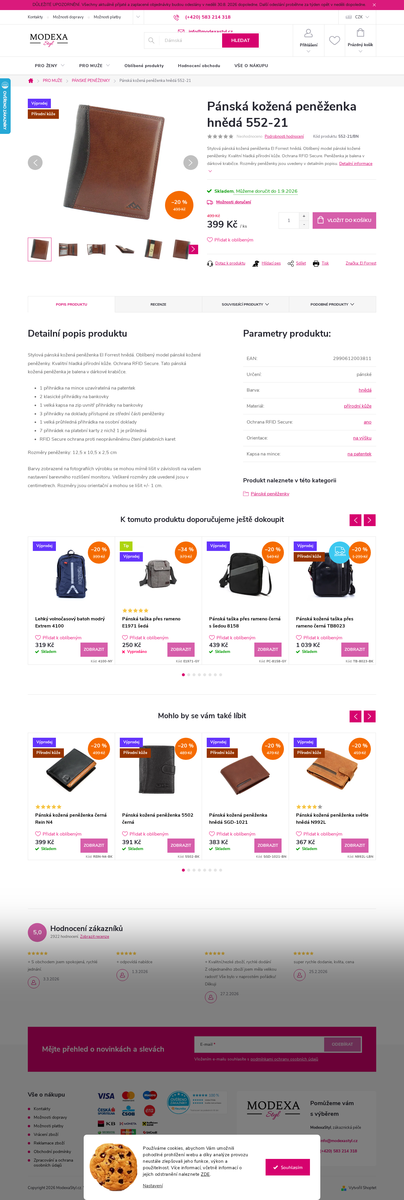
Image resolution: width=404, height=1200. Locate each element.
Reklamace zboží (49, 1143)
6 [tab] (210, 674)
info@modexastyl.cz (339, 1141)
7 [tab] (215, 674)
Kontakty (35, 17)
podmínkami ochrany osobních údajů (284, 1059)
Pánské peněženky (270, 494)
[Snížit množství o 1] (304, 224)
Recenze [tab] (158, 304)
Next (370, 520)
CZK (359, 17)
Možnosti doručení (233, 202)
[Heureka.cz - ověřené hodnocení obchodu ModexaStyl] (197, 1102)
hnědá (365, 390)
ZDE (205, 1174)
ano (367, 422)
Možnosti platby (107, 17)
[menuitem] (50, 66)
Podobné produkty (329, 304)
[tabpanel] (71, 600)
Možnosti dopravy (68, 17)
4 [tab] (199, 674)
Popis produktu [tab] (71, 304)
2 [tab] (188, 674)
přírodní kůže (357, 406)
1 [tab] (183, 674)
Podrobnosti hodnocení (284, 136)
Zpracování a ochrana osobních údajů (53, 1162)
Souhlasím (292, 1167)
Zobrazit (94, 649)
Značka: (361, 263)
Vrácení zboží (46, 1134)
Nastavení (153, 1186)
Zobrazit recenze (94, 936)
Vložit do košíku (349, 220)
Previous (355, 520)
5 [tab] (204, 674)
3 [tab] (194, 674)
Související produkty (242, 304)
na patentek (359, 454)
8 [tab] (220, 674)
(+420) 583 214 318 (338, 1151)
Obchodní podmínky (52, 1151)
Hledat (240, 40)
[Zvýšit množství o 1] (304, 216)
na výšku (362, 438)
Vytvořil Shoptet (362, 1188)
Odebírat (342, 1044)
